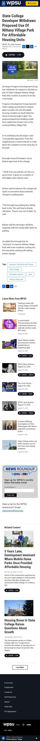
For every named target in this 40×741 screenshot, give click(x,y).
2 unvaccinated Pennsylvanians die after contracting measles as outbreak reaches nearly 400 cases (27, 325)
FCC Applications (10, 711)
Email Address (10, 487)
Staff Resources (10, 697)
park (30, 274)
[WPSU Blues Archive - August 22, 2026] (9, 368)
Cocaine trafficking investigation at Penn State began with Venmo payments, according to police (27, 426)
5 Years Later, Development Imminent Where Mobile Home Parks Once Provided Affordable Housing (19, 559)
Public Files (8, 707)
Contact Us (8, 692)
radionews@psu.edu (12, 510)
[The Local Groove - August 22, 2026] (9, 387)
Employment (8, 687)
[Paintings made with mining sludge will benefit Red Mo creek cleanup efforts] (9, 307)
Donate (33, 3)
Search (6, 702)
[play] (3, 738)
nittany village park (16, 279)
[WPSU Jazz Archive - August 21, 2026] (9, 406)
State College (14, 269)
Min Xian (7, 572)
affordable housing (16, 274)
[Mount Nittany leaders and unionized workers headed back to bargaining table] (9, 344)
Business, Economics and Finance (21, 264)
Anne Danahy (8, 637)
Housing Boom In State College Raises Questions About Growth (19, 626)
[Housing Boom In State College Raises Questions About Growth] (18, 608)
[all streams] (37, 738)
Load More (20, 667)
